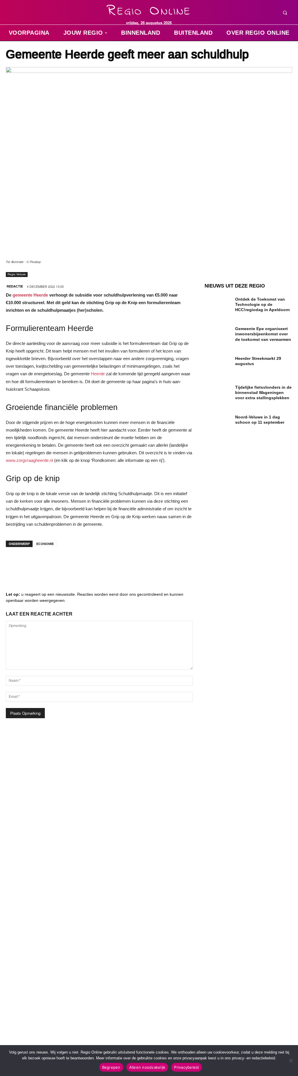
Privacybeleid (186, 1067)
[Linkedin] (32, 563)
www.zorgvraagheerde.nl (29, 460)
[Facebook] (14, 563)
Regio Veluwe (17, 274)
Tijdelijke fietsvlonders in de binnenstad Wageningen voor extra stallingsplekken (263, 392)
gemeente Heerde (30, 294)
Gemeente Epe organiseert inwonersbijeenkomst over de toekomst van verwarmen (263, 333)
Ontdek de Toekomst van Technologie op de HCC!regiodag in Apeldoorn (262, 304)
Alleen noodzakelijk (147, 1067)
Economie (45, 544)
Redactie (15, 286)
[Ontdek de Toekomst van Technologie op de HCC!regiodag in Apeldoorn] (218, 304)
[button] (285, 12)
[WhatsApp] (84, 563)
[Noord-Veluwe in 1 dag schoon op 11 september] (218, 422)
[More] (102, 563)
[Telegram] (49, 563)
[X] (67, 563)
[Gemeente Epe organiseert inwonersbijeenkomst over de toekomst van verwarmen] (218, 334)
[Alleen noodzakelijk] (291, 1060)
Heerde (98, 373)
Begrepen (111, 1067)
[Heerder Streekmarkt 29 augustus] (218, 363)
